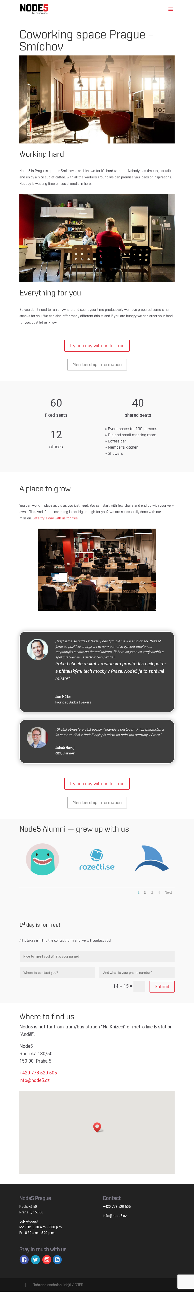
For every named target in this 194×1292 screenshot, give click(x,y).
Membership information (97, 364)
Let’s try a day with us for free (55, 518)
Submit (162, 986)
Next (168, 892)
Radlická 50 (28, 1206)
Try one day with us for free (97, 345)
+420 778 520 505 (117, 1206)
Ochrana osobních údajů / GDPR (58, 1285)
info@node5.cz (115, 1216)
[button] (98, 1127)
